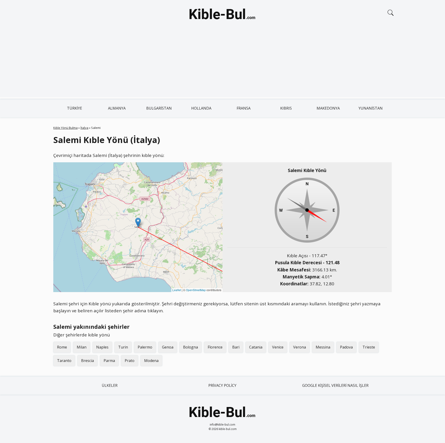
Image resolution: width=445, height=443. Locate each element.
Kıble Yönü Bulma (65, 128)
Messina (323, 347)
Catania (255, 347)
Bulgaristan (159, 108)
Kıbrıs (286, 108)
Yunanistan (371, 108)
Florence (215, 347)
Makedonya (328, 108)
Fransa (244, 108)
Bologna (190, 347)
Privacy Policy (222, 385)
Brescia (87, 360)
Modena (151, 360)
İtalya (84, 128)
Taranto (64, 360)
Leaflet (176, 290)
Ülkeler (110, 385)
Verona (299, 347)
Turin (123, 347)
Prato (129, 360)
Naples (102, 347)
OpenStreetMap (196, 290)
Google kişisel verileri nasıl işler (335, 385)
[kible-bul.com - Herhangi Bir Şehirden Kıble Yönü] (222, 15)
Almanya (117, 108)
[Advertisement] (222, 64)
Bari (235, 347)
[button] (138, 222)
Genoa (167, 347)
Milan (81, 347)
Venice (277, 347)
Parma (109, 360)
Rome (62, 347)
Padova (346, 347)
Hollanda (201, 108)
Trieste (368, 347)
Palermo (145, 347)
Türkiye (74, 108)
